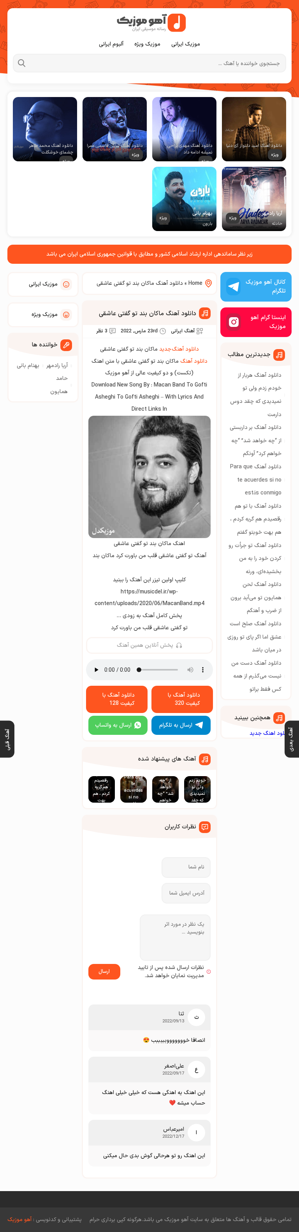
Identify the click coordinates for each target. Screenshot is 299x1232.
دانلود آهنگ (194, 361)
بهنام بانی (28, 366)
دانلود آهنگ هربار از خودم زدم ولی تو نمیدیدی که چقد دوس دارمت (255, 395)
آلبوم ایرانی (111, 44)
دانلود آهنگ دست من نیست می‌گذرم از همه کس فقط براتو (256, 676)
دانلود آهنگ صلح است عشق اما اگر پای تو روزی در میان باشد (254, 637)
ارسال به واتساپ (113, 725)
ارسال (104, 972)
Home (195, 283)
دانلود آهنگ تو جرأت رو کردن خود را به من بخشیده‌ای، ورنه (255, 559)
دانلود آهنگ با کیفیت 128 (118, 699)
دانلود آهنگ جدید (179, 349)
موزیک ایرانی (185, 44)
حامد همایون (59, 385)
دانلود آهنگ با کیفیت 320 (184, 699)
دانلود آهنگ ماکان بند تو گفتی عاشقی (147, 313)
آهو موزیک (19, 1220)
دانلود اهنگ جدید (270, 733)
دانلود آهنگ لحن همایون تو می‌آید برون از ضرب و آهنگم (255, 598)
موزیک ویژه (147, 44)
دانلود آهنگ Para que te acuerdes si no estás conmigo (255, 480)
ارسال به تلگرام (175, 725)
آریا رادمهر (57, 366)
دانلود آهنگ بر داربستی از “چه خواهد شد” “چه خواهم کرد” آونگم (255, 441)
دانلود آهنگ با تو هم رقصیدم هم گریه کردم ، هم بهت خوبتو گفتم (255, 519)
